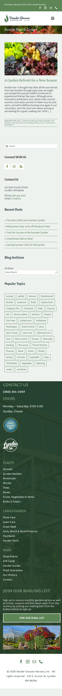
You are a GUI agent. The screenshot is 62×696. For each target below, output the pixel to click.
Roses (20, 351)
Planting (31, 123)
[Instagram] (14, 166)
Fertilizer (8, 123)
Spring (9, 357)
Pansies (35, 339)
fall (7, 314)
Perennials (48, 339)
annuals (9, 296)
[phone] (56, 8)
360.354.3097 (19, 195)
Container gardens (44, 121)
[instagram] (45, 8)
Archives (9, 268)
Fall (52, 121)
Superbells (34, 357)
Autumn (32, 296)
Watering (40, 363)
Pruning (10, 351)
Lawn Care (15, 123)
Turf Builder (11, 363)
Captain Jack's (47, 302)
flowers (47, 314)
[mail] (51, 8)
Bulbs (33, 302)
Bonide (9, 302)
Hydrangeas (11, 327)
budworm (21, 302)
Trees (42, 123)
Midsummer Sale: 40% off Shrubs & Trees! (28, 226)
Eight (40, 308)
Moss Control (21, 339)
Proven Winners (40, 345)
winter (9, 369)
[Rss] (21, 166)
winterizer (21, 369)
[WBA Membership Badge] (10, 419)
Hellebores (41, 320)
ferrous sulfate (20, 314)
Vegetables (27, 363)
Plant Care (23, 123)
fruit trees (10, 320)
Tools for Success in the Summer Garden (27, 232)
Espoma (51, 308)
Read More (8, 125)
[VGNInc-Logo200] (17, 15)
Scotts (31, 351)
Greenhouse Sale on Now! (19, 238)
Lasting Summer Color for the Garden (25, 245)
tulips (46, 357)
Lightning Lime (43, 333)
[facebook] (40, 8)
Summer (21, 357)
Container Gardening (29, 121)
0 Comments (50, 123)
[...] (49, 111)
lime (8, 339)
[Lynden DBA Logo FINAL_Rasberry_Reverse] (10, 439)
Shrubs (37, 123)
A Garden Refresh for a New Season (31, 80)
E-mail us (16, 198)
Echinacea (28, 308)
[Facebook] (7, 166)
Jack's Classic (12, 333)
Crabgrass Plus (13, 308)
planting (10, 345)
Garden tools (26, 320)
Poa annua (23, 345)
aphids (21, 296)
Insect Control (28, 327)
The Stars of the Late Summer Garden (25, 220)
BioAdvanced (47, 296)
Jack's (41, 327)
